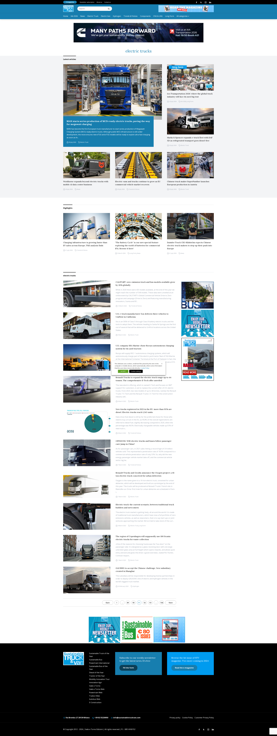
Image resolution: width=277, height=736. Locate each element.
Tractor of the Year (97, 676)
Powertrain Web (95, 692)
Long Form (169, 16)
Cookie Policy (187, 717)
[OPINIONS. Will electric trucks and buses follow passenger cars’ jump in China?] (86, 453)
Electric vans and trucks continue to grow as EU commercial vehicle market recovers (137, 183)
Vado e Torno (94, 686)
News (82, 16)
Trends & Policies (131, 16)
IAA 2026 (74, 16)
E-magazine (70, 2)
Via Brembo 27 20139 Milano (77, 717)
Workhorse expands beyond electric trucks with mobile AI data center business (85, 183)
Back (108, 602)
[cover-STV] (197, 359)
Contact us (107, 2)
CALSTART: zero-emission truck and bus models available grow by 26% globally (145, 283)
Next (171, 602)
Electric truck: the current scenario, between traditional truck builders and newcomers (145, 506)
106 (161, 602)
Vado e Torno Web (96, 689)
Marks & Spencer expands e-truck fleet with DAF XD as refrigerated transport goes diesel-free (189, 139)
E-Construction (95, 702)
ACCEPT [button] (123, 371)
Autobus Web (94, 699)
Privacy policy (175, 717)
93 (150, 602)
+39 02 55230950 (101, 717)
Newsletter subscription (87, 2)
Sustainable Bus (95, 659)
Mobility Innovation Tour (99, 679)
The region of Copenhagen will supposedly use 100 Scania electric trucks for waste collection (143, 538)
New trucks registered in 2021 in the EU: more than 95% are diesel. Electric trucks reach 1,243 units (144, 410)
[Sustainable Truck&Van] (68, 8)
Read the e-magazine (184, 668)
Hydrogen (117, 16)
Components (145, 16)
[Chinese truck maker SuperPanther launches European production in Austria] (190, 165)
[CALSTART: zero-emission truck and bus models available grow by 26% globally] (86, 294)
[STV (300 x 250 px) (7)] (169, 630)
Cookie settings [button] (136, 371)
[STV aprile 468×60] (186, 8)
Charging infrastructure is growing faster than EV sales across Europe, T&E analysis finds (85, 244)
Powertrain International (99, 663)
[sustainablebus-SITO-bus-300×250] (197, 295)
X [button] (161, 363)
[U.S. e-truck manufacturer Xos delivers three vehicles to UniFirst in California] (86, 325)
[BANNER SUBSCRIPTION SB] (137, 630)
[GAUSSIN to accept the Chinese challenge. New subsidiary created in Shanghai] (86, 580)
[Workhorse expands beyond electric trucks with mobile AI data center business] (86, 165)
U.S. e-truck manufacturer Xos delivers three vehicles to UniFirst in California (142, 315)
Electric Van (105, 16)
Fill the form (128, 668)
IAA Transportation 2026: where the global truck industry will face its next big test (190, 95)
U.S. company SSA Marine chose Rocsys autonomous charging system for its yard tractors (145, 347)
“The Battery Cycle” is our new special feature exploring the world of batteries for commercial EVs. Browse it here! (137, 245)
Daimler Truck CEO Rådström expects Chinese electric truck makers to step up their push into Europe (189, 245)
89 (128, 602)
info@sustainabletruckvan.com (126, 717)
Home (65, 16)
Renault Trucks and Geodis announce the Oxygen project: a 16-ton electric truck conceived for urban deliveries (145, 474)
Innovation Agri (95, 682)
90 (133, 602)
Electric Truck (92, 16)
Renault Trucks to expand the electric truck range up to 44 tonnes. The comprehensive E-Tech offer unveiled (143, 379)
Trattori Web (94, 696)
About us (99, 2)
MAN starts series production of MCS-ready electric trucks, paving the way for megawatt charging (108, 123)
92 (145, 602)
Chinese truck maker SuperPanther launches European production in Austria (188, 183)
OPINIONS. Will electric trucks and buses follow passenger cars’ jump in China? (143, 442)
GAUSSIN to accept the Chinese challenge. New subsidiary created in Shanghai (143, 569)
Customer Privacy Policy (204, 717)
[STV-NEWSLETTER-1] (197, 323)
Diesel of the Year (96, 672)
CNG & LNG (158, 16)
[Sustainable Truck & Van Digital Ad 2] (138, 32)
